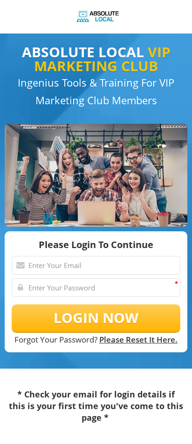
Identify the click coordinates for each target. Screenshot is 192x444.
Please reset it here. (138, 339)
